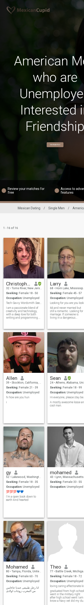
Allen (11, 378)
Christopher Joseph (18, 284)
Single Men (56, 208)
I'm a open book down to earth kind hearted (21, 498)
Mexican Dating (29, 208)
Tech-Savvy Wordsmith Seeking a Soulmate (24, 303)
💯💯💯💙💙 (15, 491)
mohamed (61, 472)
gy (8, 472)
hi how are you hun (17, 397)
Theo (55, 567)
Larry (55, 284)
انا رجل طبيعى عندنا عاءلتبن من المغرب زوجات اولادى (22, 589)
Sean (55, 378)
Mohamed (17, 567)
